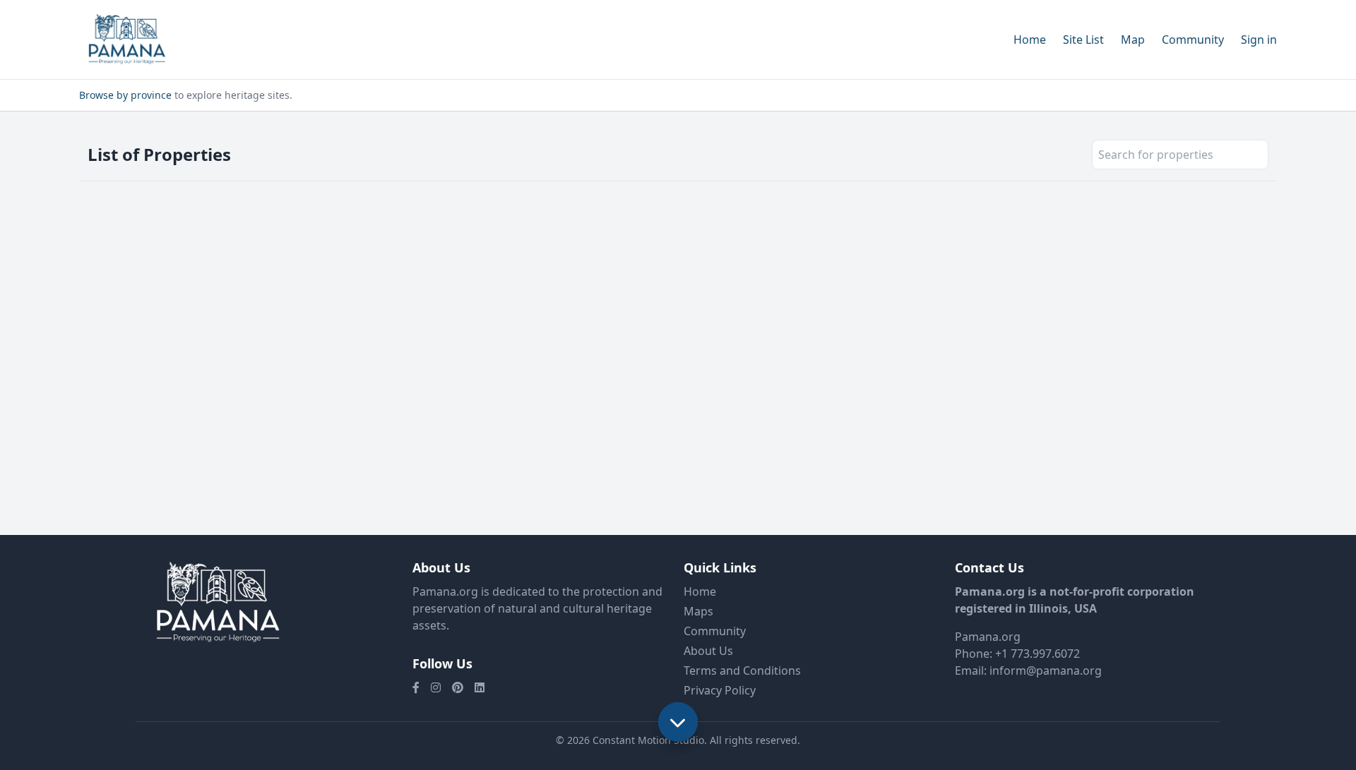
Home (1029, 39)
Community (1193, 39)
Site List (1083, 39)
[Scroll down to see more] (678, 722)
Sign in (1259, 39)
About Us (708, 650)
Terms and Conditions (742, 670)
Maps (698, 611)
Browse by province (125, 95)
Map (1133, 39)
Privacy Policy (720, 690)
